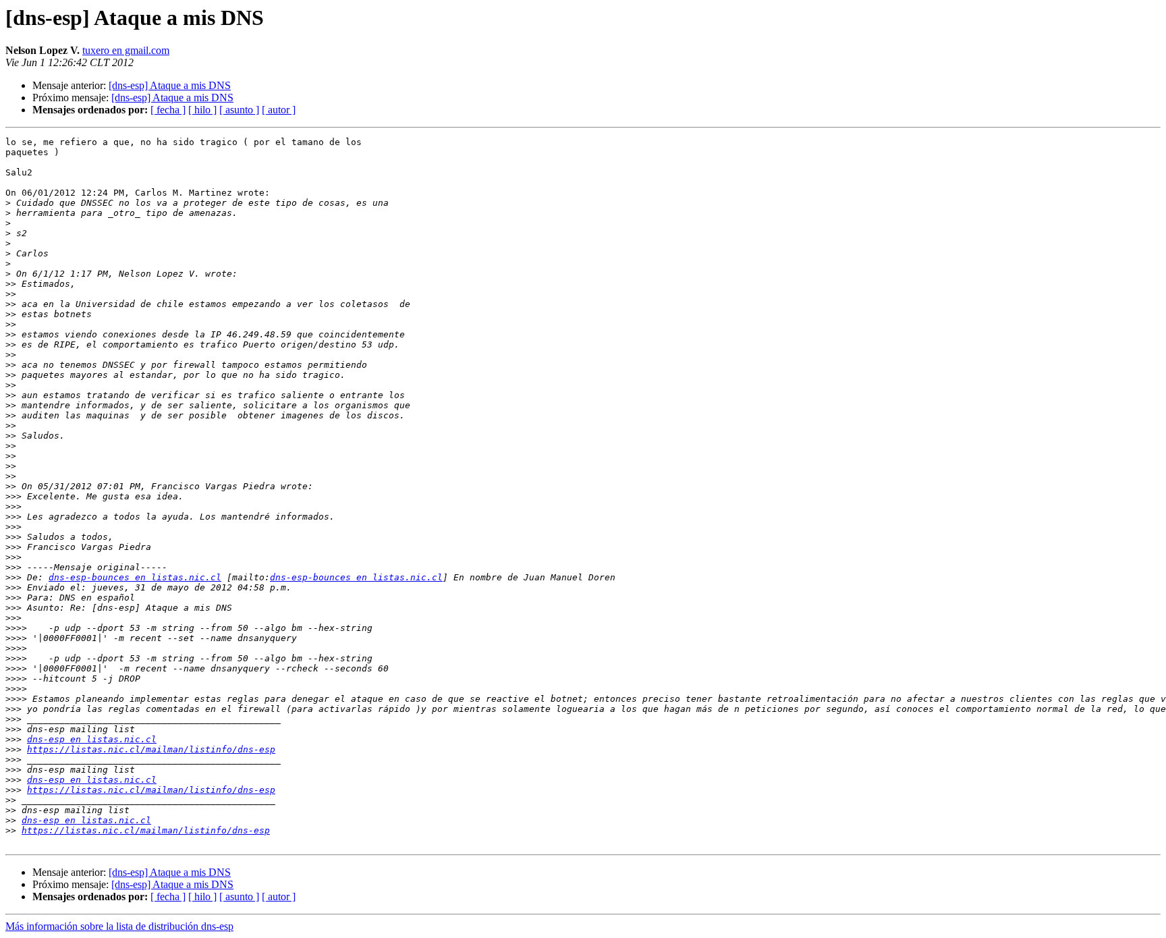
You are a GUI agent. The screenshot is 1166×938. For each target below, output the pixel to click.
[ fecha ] (168, 109)
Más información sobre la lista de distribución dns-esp (119, 926)
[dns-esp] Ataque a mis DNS (170, 85)
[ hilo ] (202, 109)
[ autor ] (279, 109)
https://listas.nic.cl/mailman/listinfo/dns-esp (151, 749)
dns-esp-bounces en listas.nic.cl (135, 577)
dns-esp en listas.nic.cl (92, 739)
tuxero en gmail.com (125, 50)
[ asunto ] (239, 109)
